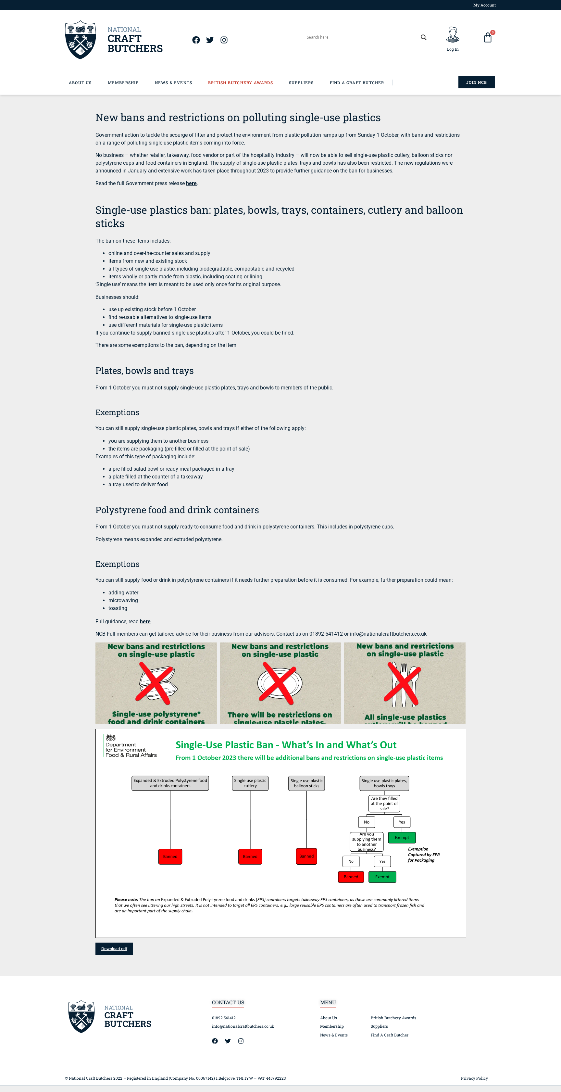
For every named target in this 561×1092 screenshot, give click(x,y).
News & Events (334, 1034)
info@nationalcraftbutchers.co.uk (388, 634)
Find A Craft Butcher (389, 1034)
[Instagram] (224, 40)
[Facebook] (196, 40)
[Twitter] (210, 40)
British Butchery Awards (393, 1017)
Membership (332, 1026)
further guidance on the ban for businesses (343, 171)
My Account (484, 4)
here (145, 621)
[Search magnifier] (423, 37)
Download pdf (114, 948)
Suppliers (379, 1026)
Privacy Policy (474, 1078)
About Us (328, 1017)
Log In (453, 49)
